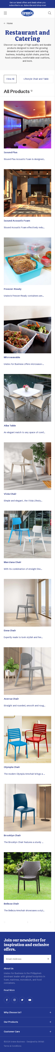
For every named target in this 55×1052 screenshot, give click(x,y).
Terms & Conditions (12, 1046)
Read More (9, 990)
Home (10, 23)
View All (10, 79)
